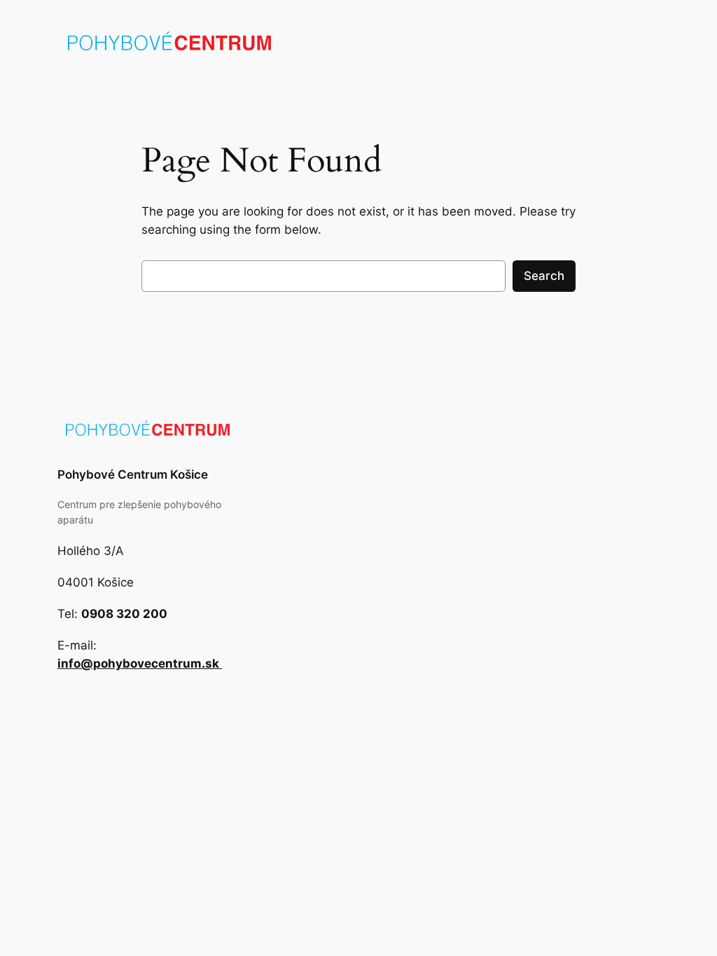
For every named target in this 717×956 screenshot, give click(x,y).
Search (544, 276)
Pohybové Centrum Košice (132, 474)
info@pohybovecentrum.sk (139, 663)
